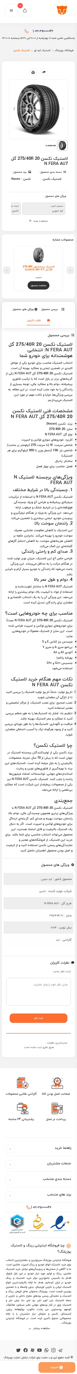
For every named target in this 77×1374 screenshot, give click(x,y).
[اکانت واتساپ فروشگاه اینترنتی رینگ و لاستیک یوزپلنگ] (46, 1349)
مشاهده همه (40, 221)
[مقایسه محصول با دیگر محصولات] (33, 72)
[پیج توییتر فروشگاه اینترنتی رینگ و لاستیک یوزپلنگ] (18, 1349)
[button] (14, 108)
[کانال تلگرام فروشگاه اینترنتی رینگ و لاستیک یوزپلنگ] (60, 1349)
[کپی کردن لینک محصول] (44, 72)
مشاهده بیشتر (41, 1328)
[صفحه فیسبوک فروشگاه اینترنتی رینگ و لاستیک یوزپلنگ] (25, 1349)
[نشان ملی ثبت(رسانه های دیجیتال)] (38, 1223)
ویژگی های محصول (23, 309)
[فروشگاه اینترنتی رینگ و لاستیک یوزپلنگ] (63, 10)
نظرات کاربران (34, 320)
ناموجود (54, 1367)
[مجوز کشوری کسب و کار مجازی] (17, 1223)
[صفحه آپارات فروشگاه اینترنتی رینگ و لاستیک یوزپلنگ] (32, 1349)
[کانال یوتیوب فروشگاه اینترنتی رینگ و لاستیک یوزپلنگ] (39, 1349)
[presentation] (70, 270)
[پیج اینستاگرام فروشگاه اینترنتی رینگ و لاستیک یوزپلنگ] (53, 1349)
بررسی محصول (49, 309)
